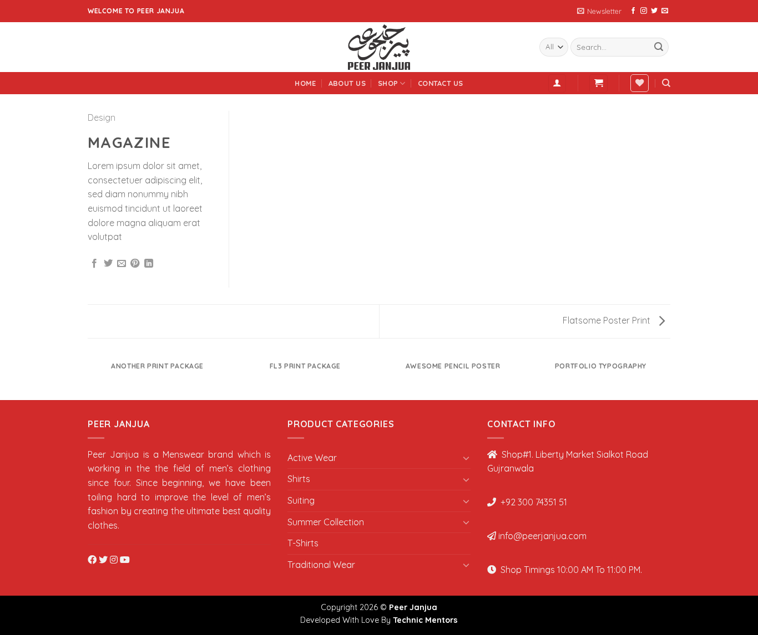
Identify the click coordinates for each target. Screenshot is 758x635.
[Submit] (658, 47)
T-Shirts (303, 543)
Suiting (301, 500)
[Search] (666, 83)
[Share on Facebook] (94, 264)
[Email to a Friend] (121, 264)
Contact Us (440, 83)
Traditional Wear (321, 564)
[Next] (668, 376)
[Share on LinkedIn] (148, 264)
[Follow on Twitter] (654, 11)
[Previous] (90, 376)
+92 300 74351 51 (532, 502)
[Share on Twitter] (108, 264)
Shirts (298, 478)
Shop (388, 83)
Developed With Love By (379, 620)
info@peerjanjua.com (542, 535)
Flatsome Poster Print (608, 320)
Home (305, 83)
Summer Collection (325, 522)
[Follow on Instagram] (643, 11)
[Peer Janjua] (379, 47)
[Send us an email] (664, 11)
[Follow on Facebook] (633, 11)
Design (101, 117)
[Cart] (598, 83)
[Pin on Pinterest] (134, 264)
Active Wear (312, 457)
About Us (347, 83)
